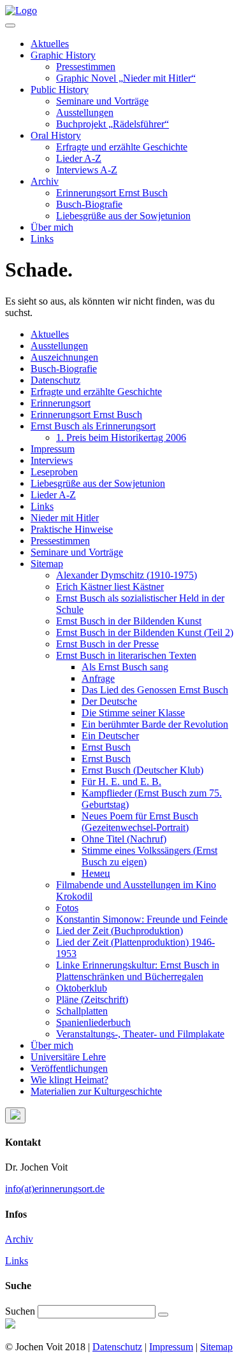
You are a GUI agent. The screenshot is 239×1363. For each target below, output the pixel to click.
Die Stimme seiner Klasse (133, 712)
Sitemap (47, 563)
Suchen (20, 1311)
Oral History (56, 135)
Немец (96, 873)
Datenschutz (55, 380)
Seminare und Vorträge (102, 101)
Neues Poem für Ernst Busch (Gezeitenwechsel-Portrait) (140, 822)
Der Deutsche (109, 701)
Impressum (53, 449)
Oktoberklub (81, 988)
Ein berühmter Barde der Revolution (155, 724)
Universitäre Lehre (68, 1056)
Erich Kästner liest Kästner (110, 586)
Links (42, 238)
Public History (60, 89)
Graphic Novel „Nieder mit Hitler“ (126, 78)
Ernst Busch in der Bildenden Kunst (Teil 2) (144, 632)
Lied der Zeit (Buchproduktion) (119, 930)
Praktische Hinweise (72, 529)
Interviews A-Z (86, 169)
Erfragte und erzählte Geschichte (121, 146)
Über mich (52, 227)
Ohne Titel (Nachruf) (124, 838)
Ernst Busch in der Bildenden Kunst (128, 621)
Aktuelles (50, 43)
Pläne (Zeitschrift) (92, 999)
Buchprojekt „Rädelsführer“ (112, 124)
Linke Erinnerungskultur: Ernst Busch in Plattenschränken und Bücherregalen (137, 971)
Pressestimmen (85, 66)
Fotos (67, 907)
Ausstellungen (84, 112)
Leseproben (54, 471)
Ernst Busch (106, 747)
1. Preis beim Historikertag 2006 (121, 437)
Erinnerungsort (61, 403)
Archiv (45, 181)
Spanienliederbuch (93, 1022)
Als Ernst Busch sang (125, 666)
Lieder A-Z (78, 158)
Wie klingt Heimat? (69, 1079)
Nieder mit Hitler (65, 517)
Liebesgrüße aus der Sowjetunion (123, 215)
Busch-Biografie (89, 204)
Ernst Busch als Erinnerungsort (93, 426)
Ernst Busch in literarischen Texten (126, 655)
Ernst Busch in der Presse (107, 643)
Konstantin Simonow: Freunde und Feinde (142, 919)
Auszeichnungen (64, 357)
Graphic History (63, 55)
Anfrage (98, 678)
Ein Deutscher (110, 735)
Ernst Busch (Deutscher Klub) (142, 770)
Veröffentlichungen (69, 1068)
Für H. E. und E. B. (121, 781)
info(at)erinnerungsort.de (55, 1188)
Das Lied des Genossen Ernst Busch (155, 689)
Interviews (52, 460)
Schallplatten (82, 1011)
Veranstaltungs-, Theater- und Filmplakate (140, 1033)
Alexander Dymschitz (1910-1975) (126, 575)
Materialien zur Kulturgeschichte (96, 1091)
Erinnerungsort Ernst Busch (112, 192)
